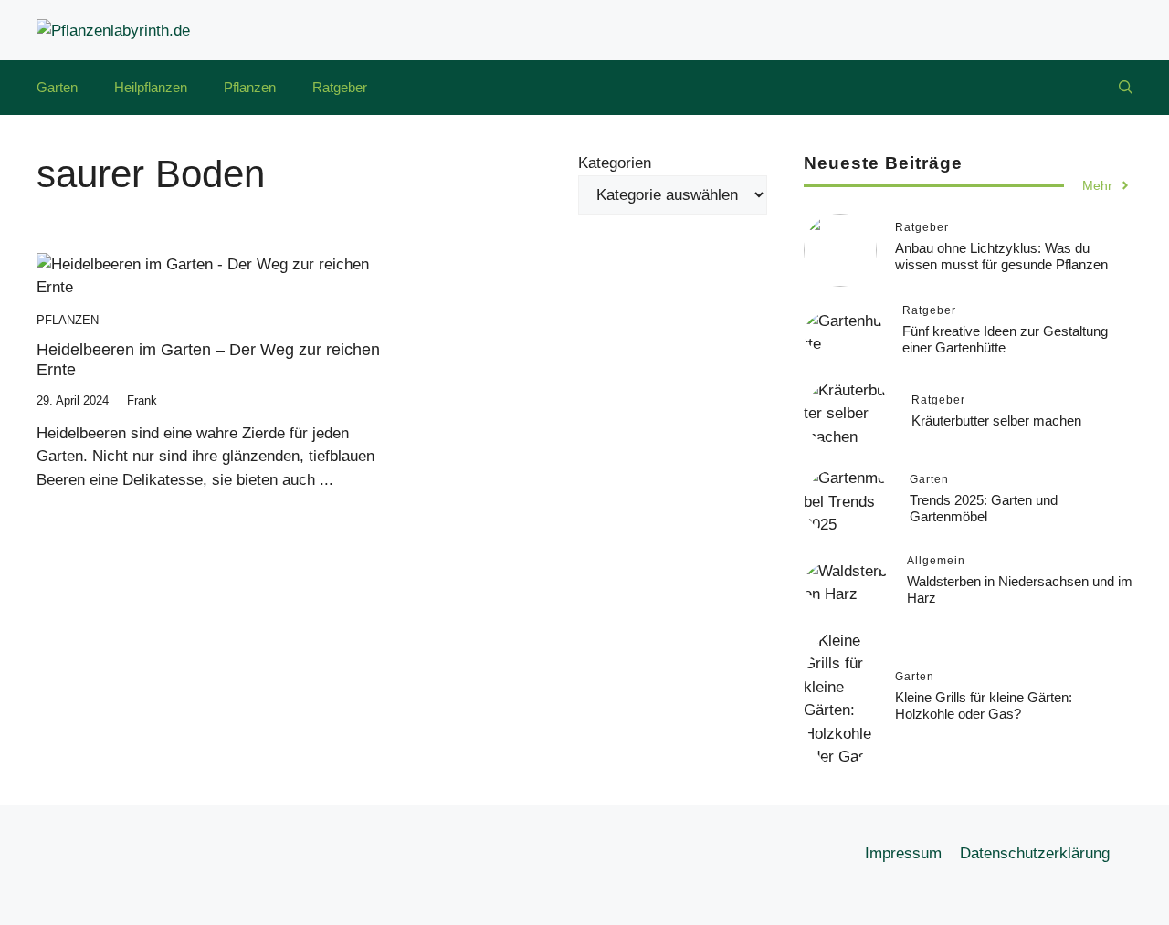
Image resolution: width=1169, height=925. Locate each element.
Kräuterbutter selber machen (996, 420)
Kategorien (614, 163)
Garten (57, 87)
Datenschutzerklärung (1035, 853)
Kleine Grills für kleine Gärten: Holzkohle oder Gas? (983, 705)
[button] (1126, 87)
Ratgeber (339, 87)
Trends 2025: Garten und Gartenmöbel (984, 508)
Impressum (903, 853)
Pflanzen (250, 87)
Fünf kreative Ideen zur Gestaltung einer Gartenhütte (1005, 339)
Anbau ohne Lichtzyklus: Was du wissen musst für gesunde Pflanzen (1001, 256)
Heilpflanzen (150, 87)
